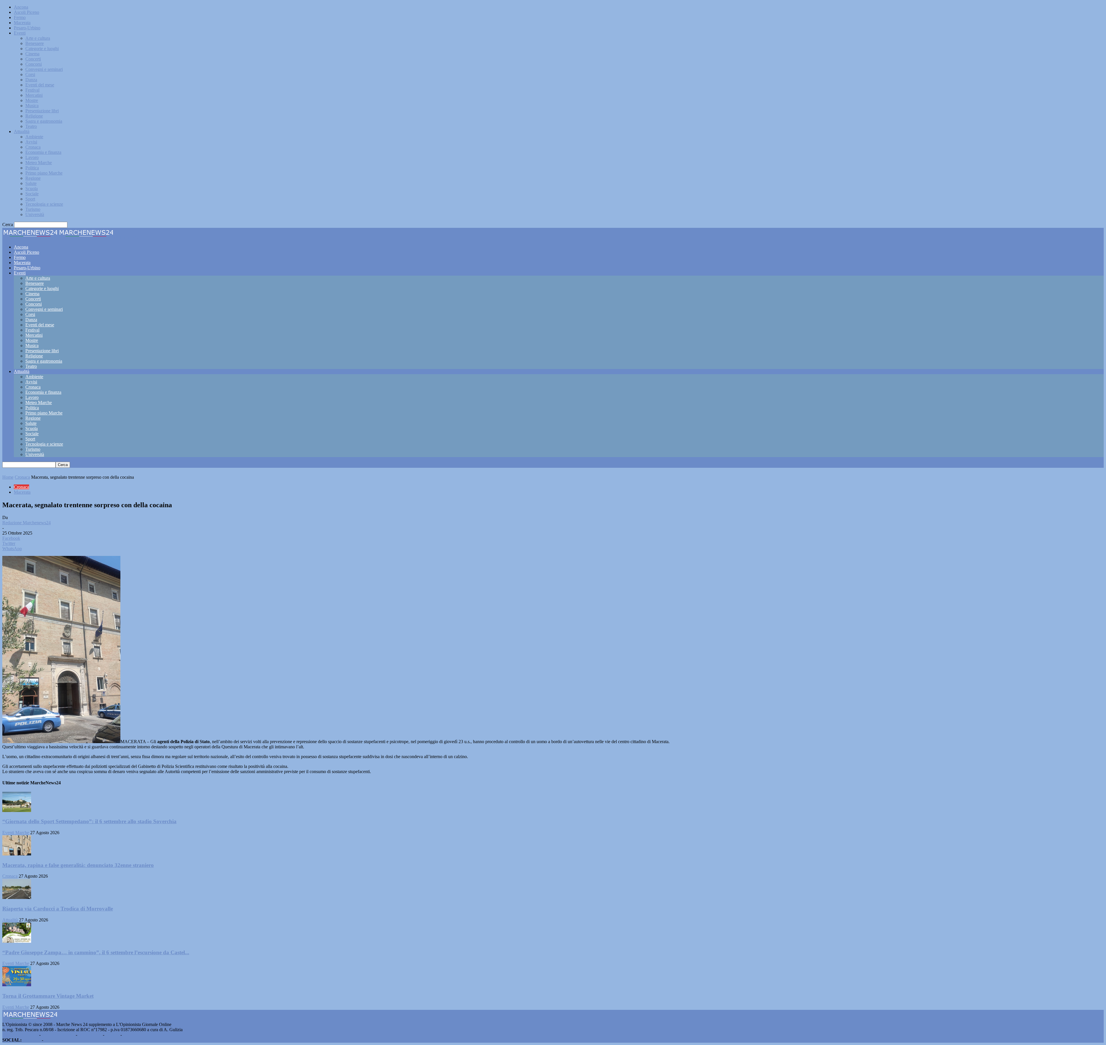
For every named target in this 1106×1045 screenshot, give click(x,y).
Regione (33, 178)
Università (34, 214)
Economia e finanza (43, 152)
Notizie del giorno (58, 1034)
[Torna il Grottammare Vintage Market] (16, 984)
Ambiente (34, 136)
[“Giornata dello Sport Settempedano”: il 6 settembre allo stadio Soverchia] (16, 810)
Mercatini (34, 95)
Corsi (30, 74)
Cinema (32, 53)
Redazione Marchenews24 (26, 522)
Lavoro (32, 157)
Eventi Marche (15, 832)
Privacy (112, 1034)
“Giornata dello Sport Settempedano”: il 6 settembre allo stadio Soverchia (89, 821)
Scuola (31, 188)
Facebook (32, 1040)
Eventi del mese (39, 84)
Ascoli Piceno (26, 12)
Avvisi (31, 141)
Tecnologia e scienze (44, 204)
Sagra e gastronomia (43, 121)
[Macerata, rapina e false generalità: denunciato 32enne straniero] (16, 853)
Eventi (20, 33)
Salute (31, 183)
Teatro (31, 126)
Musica (32, 105)
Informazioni (90, 1034)
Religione (34, 115)
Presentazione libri (42, 110)
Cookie (129, 1034)
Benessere (34, 43)
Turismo (32, 209)
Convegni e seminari (44, 69)
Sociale (32, 193)
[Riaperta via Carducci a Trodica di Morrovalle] (16, 897)
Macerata (22, 22)
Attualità (21, 131)
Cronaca (33, 147)
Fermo (20, 17)
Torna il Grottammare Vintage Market (48, 996)
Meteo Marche (38, 162)
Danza (31, 79)
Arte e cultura (37, 38)
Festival (32, 90)
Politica (32, 167)
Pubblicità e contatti (20, 1034)
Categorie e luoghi (42, 48)
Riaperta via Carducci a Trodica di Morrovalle (57, 909)
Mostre (31, 100)
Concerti (33, 58)
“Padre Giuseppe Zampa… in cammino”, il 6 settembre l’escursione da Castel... (95, 952)
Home (8, 477)
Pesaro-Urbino (27, 27)
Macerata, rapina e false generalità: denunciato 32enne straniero (78, 865)
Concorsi (33, 64)
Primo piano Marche (44, 173)
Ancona (21, 7)
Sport (30, 198)
